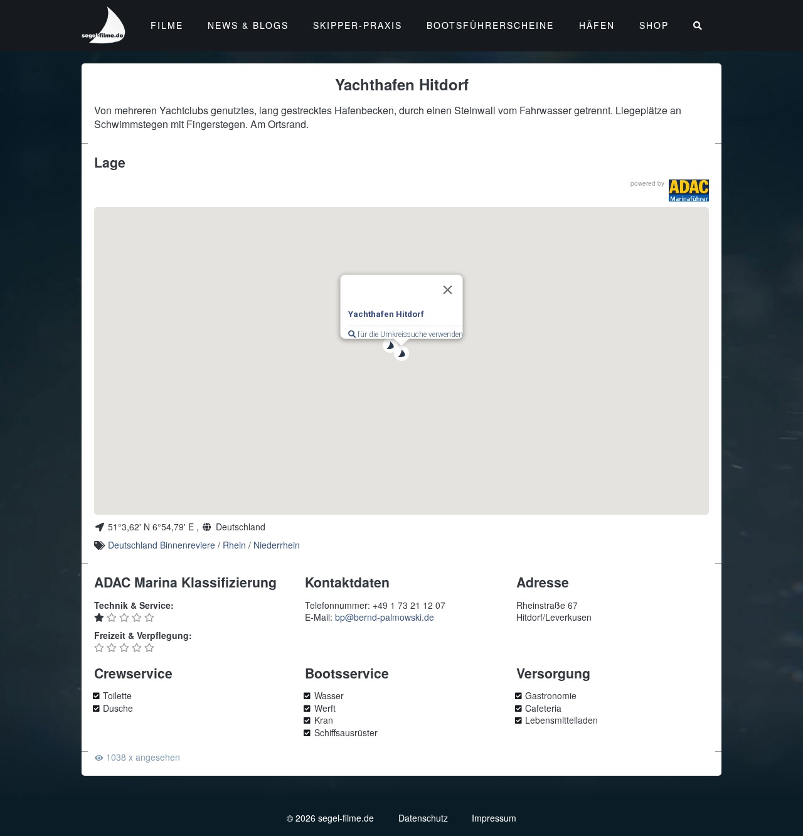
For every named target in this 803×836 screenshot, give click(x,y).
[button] (390, 345)
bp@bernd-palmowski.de (384, 617)
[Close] (448, 290)
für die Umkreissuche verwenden (409, 334)
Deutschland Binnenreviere (161, 545)
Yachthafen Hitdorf (386, 314)
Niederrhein (276, 545)
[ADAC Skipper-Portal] (689, 190)
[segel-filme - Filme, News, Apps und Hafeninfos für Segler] (104, 38)
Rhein (234, 545)
